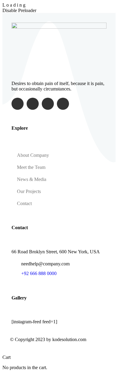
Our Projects (29, 191)
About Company (33, 155)
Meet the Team (31, 167)
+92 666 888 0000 (39, 273)
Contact (24, 203)
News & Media (31, 179)
